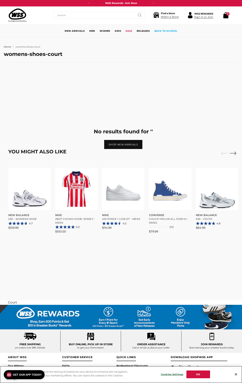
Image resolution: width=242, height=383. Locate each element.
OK (198, 374)
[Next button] (153, 3)
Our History (16, 366)
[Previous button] (89, 3)
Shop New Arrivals (123, 144)
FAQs (66, 366)
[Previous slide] (223, 153)
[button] (166, 15)
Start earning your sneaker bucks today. (211, 347)
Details (41, 347)
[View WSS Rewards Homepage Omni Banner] (121, 317)
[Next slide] (234, 153)
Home (7, 46)
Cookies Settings (172, 374)
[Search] (140, 15)
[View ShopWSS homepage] (17, 15)
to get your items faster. (90, 347)
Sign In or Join (203, 16)
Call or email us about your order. (151, 347)
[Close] (236, 374)
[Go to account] (190, 15)
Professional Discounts (132, 366)
